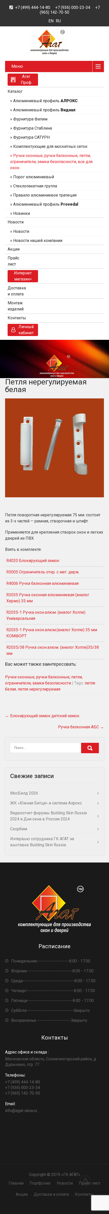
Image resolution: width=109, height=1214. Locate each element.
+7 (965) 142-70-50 (22, 1093)
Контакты (17, 317)
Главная (16, 1183)
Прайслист (13, 261)
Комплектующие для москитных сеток (50, 146)
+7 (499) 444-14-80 (32, 7)
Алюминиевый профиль (45, 100)
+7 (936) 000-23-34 (72, 7)
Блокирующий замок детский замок (42, 715)
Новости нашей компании (37, 240)
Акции (14, 249)
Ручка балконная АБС (81, 727)
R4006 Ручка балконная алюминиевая (42, 583)
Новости (16, 222)
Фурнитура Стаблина (32, 128)
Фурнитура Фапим (30, 119)
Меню (17, 66)
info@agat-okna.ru (21, 1107)
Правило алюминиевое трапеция (45, 195)
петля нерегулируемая (39, 689)
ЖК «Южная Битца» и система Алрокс (46, 803)
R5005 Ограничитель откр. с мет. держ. (43, 572)
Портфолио (40, 1183)
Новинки (21, 213)
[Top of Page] (88, 1180)
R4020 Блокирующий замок (32, 560)
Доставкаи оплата (17, 291)
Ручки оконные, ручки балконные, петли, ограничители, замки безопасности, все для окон (51, 161)
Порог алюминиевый (33, 176)
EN (50, 21)
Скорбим (18, 828)
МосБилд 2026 (24, 793)
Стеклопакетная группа (35, 186)
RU (58, 21)
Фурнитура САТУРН (31, 137)
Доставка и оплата (51, 1194)
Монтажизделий (16, 306)
